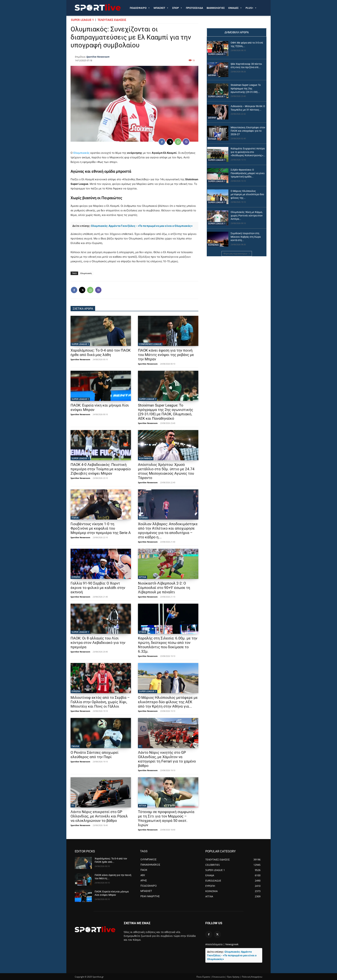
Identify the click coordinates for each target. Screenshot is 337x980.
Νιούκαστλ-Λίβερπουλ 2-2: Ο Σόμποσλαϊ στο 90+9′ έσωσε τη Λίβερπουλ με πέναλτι (164, 587)
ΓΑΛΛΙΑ (75, 746)
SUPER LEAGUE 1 (82, 19)
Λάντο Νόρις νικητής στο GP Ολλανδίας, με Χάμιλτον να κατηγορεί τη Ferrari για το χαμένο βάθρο (167, 759)
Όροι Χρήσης (233, 976)
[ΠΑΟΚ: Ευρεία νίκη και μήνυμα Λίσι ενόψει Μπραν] (101, 386)
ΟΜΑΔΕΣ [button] (233, 7)
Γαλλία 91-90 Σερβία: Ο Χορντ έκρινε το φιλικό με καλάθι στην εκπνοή (98, 587)
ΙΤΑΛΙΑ (75, 517)
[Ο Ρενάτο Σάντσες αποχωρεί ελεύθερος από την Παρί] (101, 733)
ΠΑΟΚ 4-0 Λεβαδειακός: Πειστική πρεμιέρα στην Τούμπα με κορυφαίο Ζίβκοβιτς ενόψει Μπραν (101, 469)
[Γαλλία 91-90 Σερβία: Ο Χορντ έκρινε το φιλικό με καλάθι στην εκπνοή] (101, 564)
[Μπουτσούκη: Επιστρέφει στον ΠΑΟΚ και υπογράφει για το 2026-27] (217, 133)
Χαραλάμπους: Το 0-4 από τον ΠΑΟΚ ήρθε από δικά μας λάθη (101, 352)
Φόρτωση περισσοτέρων (235, 253)
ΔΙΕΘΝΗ (212, 75)
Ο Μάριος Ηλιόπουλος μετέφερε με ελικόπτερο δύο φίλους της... (247, 194)
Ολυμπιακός (81, 152)
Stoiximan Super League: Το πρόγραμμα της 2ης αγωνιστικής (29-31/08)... (246, 88)
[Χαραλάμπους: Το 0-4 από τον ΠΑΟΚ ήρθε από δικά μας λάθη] (101, 331)
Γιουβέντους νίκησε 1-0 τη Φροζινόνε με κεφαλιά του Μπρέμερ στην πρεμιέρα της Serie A (101, 528)
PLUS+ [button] (249, 7)
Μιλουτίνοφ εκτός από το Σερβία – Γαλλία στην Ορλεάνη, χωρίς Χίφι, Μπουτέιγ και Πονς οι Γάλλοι (100, 701)
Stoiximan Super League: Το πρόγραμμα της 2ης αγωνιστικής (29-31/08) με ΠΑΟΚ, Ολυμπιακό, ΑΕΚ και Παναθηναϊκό (165, 412)
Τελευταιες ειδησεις (112, 19)
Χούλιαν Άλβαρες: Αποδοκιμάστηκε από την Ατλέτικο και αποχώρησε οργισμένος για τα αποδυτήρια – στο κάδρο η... (168, 530)
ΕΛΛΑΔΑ (212, 138)
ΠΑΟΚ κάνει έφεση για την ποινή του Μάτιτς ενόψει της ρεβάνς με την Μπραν (166, 354)
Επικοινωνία (218, 976)
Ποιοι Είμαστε (203, 976)
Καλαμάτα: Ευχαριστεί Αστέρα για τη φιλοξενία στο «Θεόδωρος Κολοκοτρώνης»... (248, 152)
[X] (169, 141)
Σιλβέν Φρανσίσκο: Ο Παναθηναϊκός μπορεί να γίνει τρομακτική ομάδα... (248, 173)
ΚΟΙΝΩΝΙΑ (213, 244)
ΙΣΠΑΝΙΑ (143, 517)
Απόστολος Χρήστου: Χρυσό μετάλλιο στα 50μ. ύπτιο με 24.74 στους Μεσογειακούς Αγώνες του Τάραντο (166, 471)
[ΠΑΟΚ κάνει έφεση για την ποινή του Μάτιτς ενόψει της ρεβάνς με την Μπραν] (168, 331)
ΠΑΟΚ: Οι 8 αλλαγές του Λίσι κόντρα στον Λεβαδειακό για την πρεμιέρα (98, 642)
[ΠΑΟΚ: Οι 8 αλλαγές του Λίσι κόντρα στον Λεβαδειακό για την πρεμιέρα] (101, 619)
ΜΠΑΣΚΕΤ (159, 7)
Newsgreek (231, 944)
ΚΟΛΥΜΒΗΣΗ (145, 458)
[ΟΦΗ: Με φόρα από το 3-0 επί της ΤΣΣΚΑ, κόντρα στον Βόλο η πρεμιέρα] (217, 48)
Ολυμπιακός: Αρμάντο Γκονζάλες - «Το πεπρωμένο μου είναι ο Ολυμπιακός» (142, 225)
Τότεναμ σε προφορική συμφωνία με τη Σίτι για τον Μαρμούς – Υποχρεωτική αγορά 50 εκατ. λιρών (166, 818)
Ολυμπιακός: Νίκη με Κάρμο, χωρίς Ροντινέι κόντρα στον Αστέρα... (247, 215)
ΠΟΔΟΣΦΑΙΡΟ (138, 7)
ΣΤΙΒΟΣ (142, 632)
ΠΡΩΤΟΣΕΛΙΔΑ (194, 7)
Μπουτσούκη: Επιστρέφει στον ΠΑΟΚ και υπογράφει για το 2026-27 (248, 131)
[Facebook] (161, 141)
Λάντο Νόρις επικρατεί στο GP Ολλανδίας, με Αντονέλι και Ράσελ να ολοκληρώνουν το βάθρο (99, 816)
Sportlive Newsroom (97, 56)
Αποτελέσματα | (215, 944)
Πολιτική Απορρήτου (252, 976)
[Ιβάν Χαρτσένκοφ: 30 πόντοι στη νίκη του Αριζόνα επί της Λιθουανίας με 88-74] (217, 69)
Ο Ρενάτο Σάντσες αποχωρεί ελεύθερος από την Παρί (94, 754)
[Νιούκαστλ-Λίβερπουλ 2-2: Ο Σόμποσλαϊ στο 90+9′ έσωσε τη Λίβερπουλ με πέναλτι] (168, 564)
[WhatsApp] (177, 141)
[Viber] (186, 141)
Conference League (150, 344)
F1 (140, 746)
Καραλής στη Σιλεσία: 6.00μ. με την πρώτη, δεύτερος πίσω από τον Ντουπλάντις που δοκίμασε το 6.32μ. (167, 645)
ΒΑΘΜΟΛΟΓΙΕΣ (216, 7)
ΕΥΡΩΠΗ (76, 577)
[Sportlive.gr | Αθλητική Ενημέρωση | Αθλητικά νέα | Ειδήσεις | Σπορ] (95, 929)
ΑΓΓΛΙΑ (142, 577)
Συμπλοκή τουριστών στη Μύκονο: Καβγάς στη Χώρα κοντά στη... (246, 237)
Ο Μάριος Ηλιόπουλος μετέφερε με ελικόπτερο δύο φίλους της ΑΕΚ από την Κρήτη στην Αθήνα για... (168, 701)
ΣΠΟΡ (175, 7)
